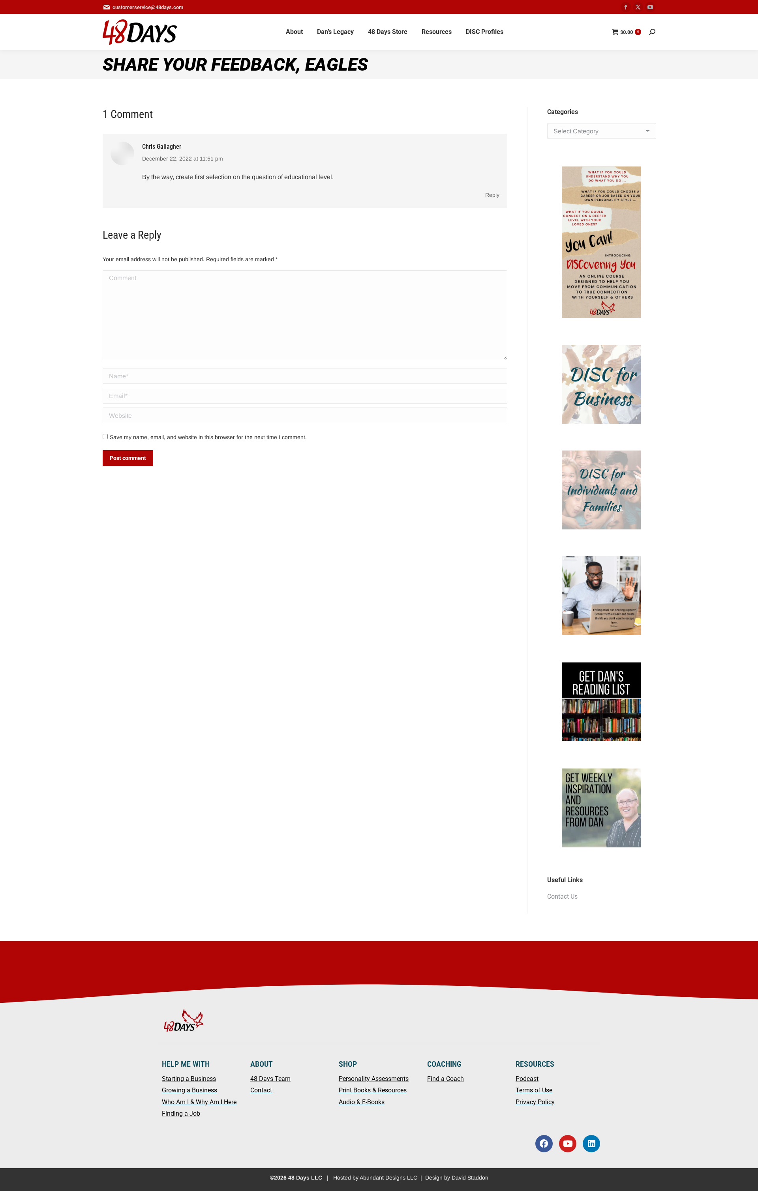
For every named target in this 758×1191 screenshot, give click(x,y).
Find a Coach (445, 1079)
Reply (492, 195)
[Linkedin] (591, 1143)
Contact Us (562, 896)
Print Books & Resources (373, 1090)
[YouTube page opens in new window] (650, 7)
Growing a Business (189, 1090)
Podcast (527, 1079)
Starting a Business (189, 1079)
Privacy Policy (535, 1102)
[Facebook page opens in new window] (626, 7)
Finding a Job (181, 1113)
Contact (261, 1090)
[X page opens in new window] (638, 7)
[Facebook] (544, 1143)
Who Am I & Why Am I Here (199, 1102)
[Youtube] (567, 1143)
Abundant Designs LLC (388, 1177)
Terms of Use (534, 1090)
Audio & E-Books (362, 1102)
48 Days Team (270, 1079)
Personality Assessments (374, 1079)
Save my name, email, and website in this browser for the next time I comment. (208, 437)
